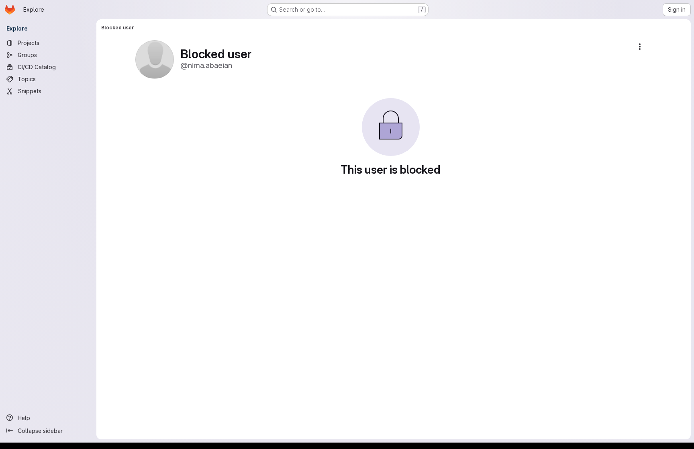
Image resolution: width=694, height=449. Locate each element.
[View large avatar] (154, 58)
